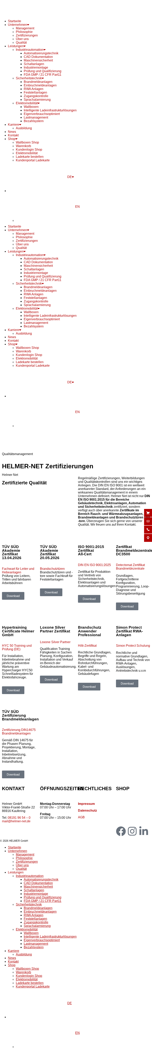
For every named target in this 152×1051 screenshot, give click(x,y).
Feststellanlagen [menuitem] (35, 918)
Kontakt (13, 135)
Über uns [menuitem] (22, 865)
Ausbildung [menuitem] (24, 954)
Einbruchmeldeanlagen (40, 85)
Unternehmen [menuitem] (17, 851)
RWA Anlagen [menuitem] (33, 915)
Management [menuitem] (25, 854)
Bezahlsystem (34, 121)
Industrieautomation (30, 49)
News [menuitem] (12, 958)
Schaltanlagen (34, 64)
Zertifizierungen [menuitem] (27, 861)
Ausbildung (24, 128)
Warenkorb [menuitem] (23, 972)
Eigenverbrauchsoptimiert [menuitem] (42, 940)
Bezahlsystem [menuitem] (34, 947)
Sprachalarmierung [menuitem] (37, 926)
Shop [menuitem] (11, 965)
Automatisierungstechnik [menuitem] (41, 879)
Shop (11, 139)
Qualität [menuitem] (21, 868)
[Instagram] (132, 831)
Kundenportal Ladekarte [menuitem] (33, 986)
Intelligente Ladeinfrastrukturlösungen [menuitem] (50, 936)
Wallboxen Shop (27, 142)
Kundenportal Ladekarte (33, 160)
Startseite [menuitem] (14, 847)
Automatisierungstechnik (41, 53)
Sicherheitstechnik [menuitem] (29, 904)
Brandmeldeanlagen (38, 81)
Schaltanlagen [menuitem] (34, 890)
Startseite (14, 21)
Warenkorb (23, 146)
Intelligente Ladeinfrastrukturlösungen (50, 110)
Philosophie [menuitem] (24, 858)
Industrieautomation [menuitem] (30, 876)
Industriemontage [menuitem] (36, 893)
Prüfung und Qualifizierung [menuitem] (42, 897)
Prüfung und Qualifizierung (42, 71)
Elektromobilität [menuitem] (27, 929)
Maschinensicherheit (38, 60)
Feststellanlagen (35, 92)
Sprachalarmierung (37, 99)
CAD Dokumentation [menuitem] (38, 883)
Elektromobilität (27, 103)
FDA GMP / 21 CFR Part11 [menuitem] (42, 901)
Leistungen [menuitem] (16, 872)
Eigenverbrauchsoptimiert (42, 114)
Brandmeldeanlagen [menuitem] (38, 908)
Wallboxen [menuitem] (31, 933)
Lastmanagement (36, 117)
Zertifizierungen (27, 35)
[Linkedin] (144, 831)
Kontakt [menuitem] (13, 961)
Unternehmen (17, 24)
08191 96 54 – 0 (19, 817)
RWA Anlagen (33, 89)
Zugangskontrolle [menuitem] (36, 922)
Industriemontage (36, 67)
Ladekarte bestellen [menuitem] (30, 983)
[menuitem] (80, 1003)
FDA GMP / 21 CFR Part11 (42, 74)
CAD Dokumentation (38, 56)
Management (25, 28)
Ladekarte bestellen (30, 156)
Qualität (21, 42)
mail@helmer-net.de (16, 821)
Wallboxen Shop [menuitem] (27, 968)
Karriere (13, 124)
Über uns (22, 39)
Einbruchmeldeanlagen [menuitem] (40, 911)
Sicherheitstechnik (29, 78)
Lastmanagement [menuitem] (36, 943)
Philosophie (24, 31)
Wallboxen (31, 106)
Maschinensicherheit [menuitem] (38, 886)
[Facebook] (121, 831)
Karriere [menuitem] (13, 950)
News (12, 131)
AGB (81, 817)
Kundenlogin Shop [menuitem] (29, 975)
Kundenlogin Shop (29, 149)
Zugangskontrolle (36, 96)
